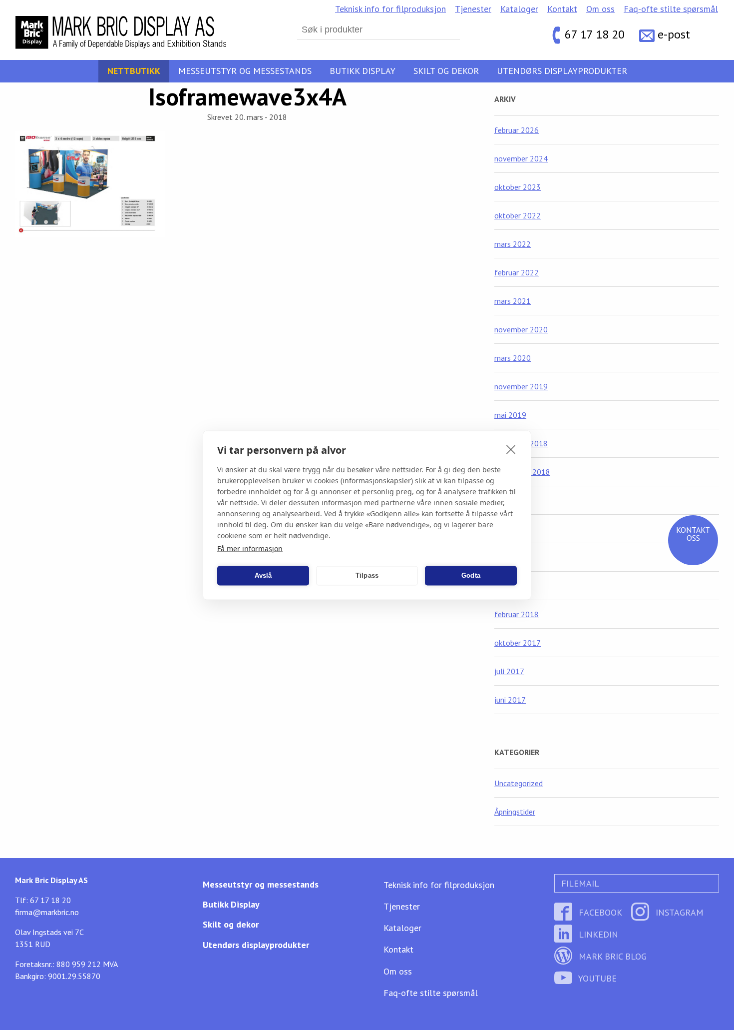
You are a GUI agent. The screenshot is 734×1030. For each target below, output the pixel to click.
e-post (674, 34)
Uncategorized (518, 783)
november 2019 (521, 386)
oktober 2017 (517, 643)
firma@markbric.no (47, 912)
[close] (511, 449)
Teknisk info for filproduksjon (390, 8)
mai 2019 (510, 415)
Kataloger (519, 8)
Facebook (599, 912)
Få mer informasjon (250, 548)
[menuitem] (390, 9)
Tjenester (473, 8)
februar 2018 (516, 614)
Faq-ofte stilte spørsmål (671, 8)
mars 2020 (512, 358)
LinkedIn (597, 934)
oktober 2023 (517, 187)
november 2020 (521, 329)
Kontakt (562, 8)
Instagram (678, 912)
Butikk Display (362, 70)
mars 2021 (512, 301)
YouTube (596, 978)
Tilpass (367, 575)
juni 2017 (510, 700)
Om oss (600, 8)
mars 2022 (512, 244)
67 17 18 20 (595, 34)
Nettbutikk (133, 70)
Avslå (263, 575)
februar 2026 (516, 130)
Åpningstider (514, 812)
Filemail (579, 883)
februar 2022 (516, 272)
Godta (470, 575)
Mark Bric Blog (611, 956)
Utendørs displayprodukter (562, 70)
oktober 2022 (517, 215)
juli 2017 (509, 671)
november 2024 (521, 158)
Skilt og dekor (446, 70)
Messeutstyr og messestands (245, 70)
